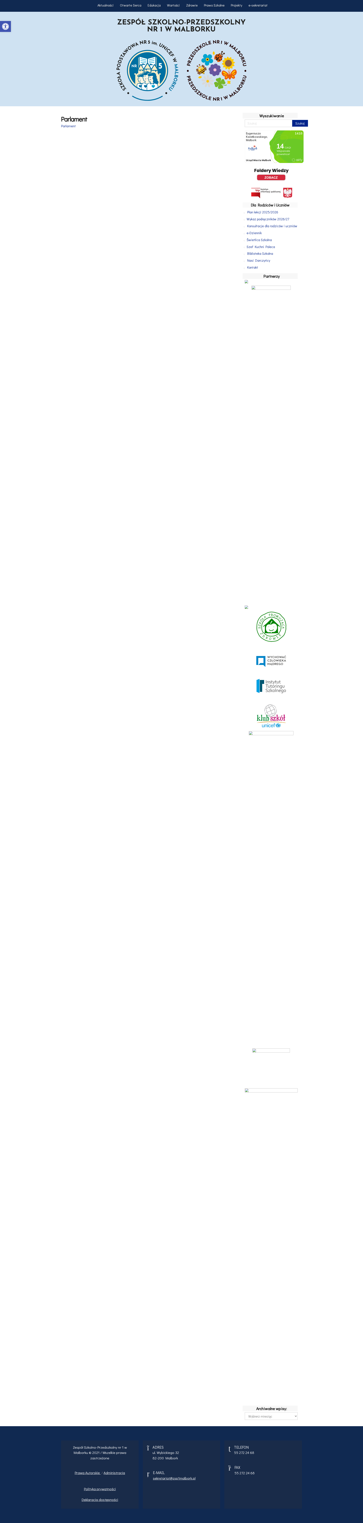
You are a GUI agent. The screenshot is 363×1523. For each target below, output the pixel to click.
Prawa (80, 1472)
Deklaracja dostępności (100, 1499)
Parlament (68, 126)
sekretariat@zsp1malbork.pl (174, 1478)
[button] (5, 26)
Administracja (114, 1472)
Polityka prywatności (100, 1488)
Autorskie (93, 1472)
